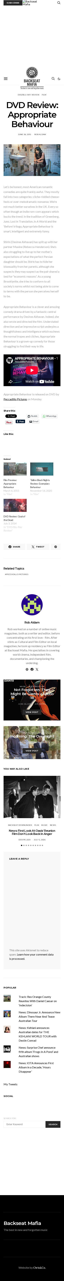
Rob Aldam (40, 134)
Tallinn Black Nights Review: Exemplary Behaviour (40, 484)
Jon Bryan (40, 704)
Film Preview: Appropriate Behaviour (10, 484)
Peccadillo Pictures (15, 399)
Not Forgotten (36, 686)
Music (23, 686)
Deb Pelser (24, 840)
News (53, 825)
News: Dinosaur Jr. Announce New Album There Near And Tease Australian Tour (39, 1016)
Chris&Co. (39, 1267)
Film (44, 95)
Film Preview (35, 733)
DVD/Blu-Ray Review (28, 95)
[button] (59, 78)
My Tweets (10, 1084)
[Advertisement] (32, 39)
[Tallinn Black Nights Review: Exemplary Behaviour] (41, 469)
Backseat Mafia (22, 1223)
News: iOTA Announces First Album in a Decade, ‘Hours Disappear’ (36, 1067)
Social (8, 1096)
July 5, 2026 (40, 840)
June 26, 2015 (24, 134)
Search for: (10, 1118)
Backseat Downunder (20, 825)
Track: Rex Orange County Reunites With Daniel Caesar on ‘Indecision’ (38, 1001)
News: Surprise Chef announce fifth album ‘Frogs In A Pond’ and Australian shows (38, 1052)
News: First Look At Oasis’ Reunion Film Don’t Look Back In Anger (32, 832)
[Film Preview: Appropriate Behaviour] (15, 469)
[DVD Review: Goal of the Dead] (15, 505)
